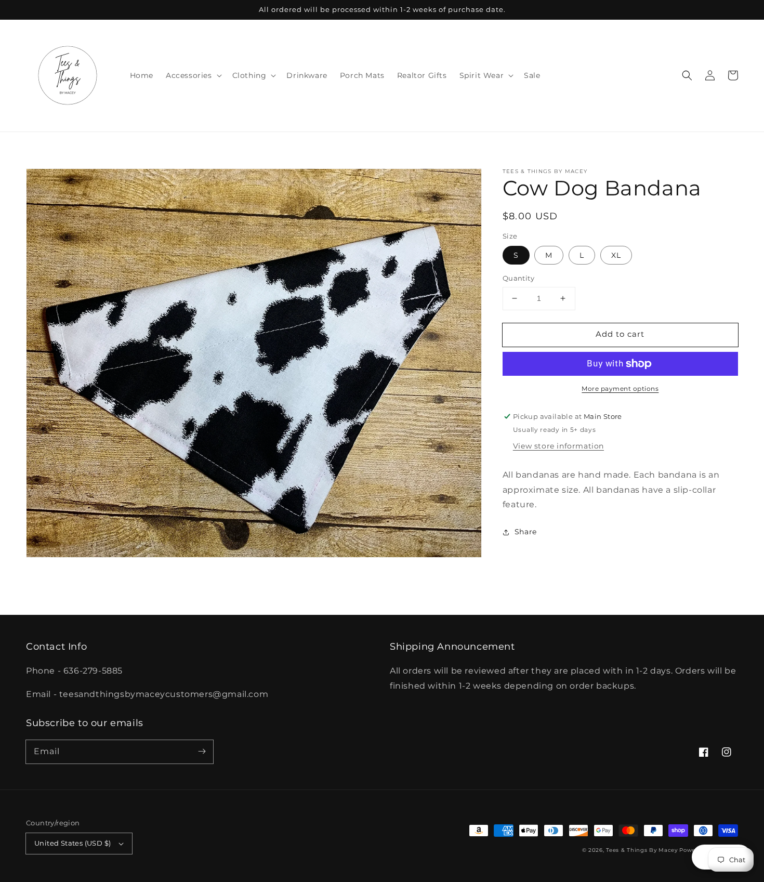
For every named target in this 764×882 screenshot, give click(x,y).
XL (616, 255)
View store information (558, 446)
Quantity (518, 278)
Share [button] (526, 531)
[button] (687, 75)
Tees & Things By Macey (641, 850)
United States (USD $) (72, 843)
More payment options (620, 388)
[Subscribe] (201, 751)
